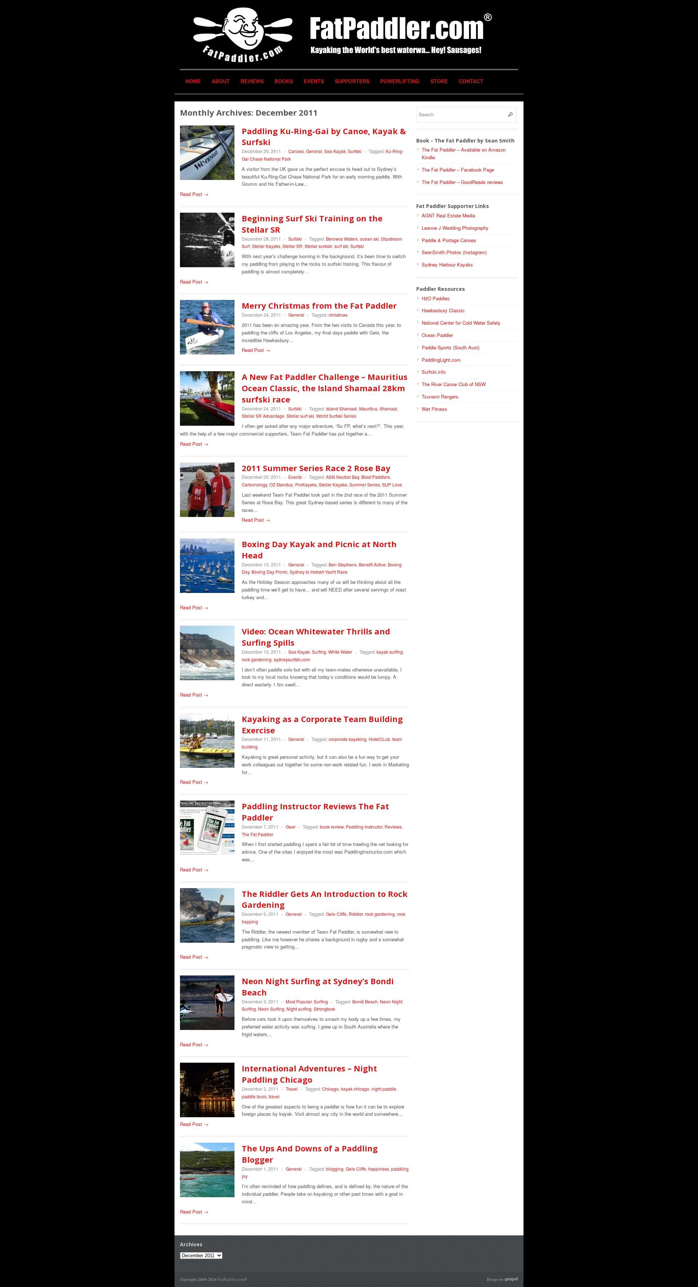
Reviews (252, 81)
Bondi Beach (365, 1001)
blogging (335, 1169)
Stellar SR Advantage (263, 416)
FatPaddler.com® (232, 1279)
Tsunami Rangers (440, 396)
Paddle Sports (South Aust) (451, 347)
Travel (292, 1089)
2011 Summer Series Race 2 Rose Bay (316, 467)
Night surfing (299, 1009)
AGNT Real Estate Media (448, 215)
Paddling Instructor (364, 826)
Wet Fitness (434, 408)
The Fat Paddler (257, 834)
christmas (338, 315)
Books (283, 81)
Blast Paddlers (375, 477)
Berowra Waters (342, 239)
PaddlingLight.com (441, 359)
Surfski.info (434, 371)
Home (193, 81)
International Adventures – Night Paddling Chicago (309, 1074)
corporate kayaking (347, 739)
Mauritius (368, 408)
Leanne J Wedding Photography (455, 227)
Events (314, 81)
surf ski (341, 246)
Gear (291, 826)
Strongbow (324, 1009)
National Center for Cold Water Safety (461, 322)
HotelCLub (379, 739)
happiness (378, 1169)
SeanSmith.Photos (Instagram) (454, 252)
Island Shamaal (341, 408)
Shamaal (388, 408)
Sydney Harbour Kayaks (447, 264)
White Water (340, 652)
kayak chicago (355, 1089)
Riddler (356, 914)
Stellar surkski (318, 246)
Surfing (319, 652)
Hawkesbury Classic (443, 310)
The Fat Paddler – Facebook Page (458, 169)
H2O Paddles (436, 298)
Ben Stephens (343, 564)
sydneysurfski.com (292, 659)
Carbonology (254, 484)
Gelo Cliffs (336, 914)
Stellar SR (292, 246)
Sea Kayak (335, 151)
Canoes (296, 151)
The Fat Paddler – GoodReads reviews (462, 182)
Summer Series (364, 484)
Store (439, 81)
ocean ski (369, 239)
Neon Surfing (271, 1009)
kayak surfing (390, 652)
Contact (471, 81)
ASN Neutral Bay (342, 477)
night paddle (384, 1089)
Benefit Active (372, 564)
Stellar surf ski (300, 416)
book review (332, 826)
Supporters (352, 81)
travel (274, 1096)
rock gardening (257, 659)
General (314, 151)
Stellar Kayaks (266, 246)
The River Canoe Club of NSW (454, 384)
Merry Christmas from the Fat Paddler (319, 305)
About (221, 81)
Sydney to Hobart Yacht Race (319, 572)
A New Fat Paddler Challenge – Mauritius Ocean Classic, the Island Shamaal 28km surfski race (325, 388)
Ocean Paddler (437, 335)
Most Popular (299, 1001)
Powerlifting (400, 81)
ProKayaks (306, 484)
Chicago (330, 1089)
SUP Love (392, 484)
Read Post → (194, 194)
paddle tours (254, 1096)
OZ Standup (281, 484)
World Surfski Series (336, 416)
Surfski (354, 151)
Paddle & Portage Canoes (449, 240)
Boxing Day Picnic (270, 572)
